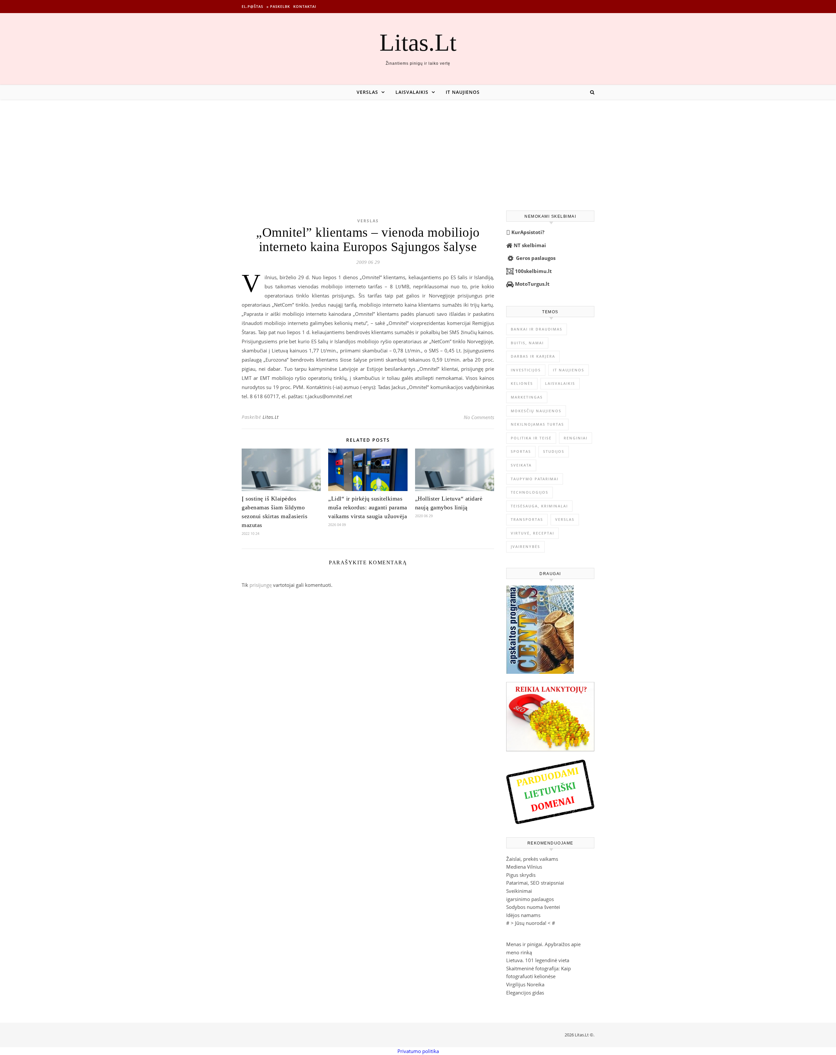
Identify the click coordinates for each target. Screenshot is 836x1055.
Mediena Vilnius (524, 866)
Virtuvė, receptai (532, 533)
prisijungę (260, 585)
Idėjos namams (523, 915)
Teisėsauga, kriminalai (539, 505)
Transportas (527, 519)
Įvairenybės (525, 546)
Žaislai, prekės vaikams (532, 859)
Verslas (367, 92)
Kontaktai (304, 6)
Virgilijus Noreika (525, 984)
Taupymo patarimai (534, 478)
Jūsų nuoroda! (530, 923)
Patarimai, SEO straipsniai (535, 882)
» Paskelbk (278, 6)
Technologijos (529, 492)
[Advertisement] (418, 148)
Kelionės (522, 383)
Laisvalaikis (411, 92)
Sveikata (521, 465)
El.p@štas (252, 6)
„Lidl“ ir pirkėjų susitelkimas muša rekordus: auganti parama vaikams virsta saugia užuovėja (367, 507)
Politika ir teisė (531, 437)
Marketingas (527, 397)
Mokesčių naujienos (536, 410)
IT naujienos (463, 92)
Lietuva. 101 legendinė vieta (537, 960)
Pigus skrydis (521, 875)
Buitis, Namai (527, 342)
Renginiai (575, 437)
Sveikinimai (519, 891)
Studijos (553, 451)
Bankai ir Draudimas (536, 329)
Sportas (521, 451)
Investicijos (526, 369)
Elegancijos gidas (525, 992)
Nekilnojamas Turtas (537, 424)
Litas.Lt (418, 42)
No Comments (479, 417)
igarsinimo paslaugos (530, 899)
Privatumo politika (418, 1051)
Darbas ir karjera (533, 356)
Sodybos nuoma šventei (533, 907)
